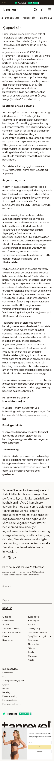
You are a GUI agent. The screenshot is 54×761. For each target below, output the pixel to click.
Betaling (6, 692)
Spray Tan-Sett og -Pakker (39, 636)
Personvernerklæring (11, 704)
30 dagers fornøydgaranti (14, 680)
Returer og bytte (9, 700)
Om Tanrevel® (8, 621)
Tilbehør (32, 648)
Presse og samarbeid (11, 632)
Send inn (7, 608)
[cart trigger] (42, 9)
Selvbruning (33, 640)
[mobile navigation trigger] (49, 9)
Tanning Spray (34, 628)
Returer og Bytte (10, 17)
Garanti (5, 688)
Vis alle (31, 660)
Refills (31, 652)
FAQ (4, 677)
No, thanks (39, 751)
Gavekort (32, 656)
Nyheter (31, 624)
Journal (5, 624)
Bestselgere (33, 621)
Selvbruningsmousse (37, 632)
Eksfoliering (33, 644)
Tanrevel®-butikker (10, 628)
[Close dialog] (51, 729)
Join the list (39, 747)
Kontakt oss (7, 673)
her (10, 208)
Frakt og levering (9, 696)
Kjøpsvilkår (29, 17)
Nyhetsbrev (7, 640)
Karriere (5, 636)
